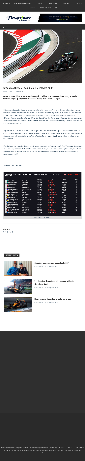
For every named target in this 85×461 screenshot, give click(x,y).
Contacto (78, 3)
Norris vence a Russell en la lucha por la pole (52, 299)
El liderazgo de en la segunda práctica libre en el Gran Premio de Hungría (34, 110)
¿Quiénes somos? (52, 3)
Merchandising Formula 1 (23, 3)
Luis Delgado (38, 266)
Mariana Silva (7, 92)
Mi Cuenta (6, 3)
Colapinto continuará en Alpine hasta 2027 (51, 263)
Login (56, 8)
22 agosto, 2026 (52, 302)
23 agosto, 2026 (52, 287)
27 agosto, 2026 (52, 266)
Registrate (66, 3)
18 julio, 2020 (20, 92)
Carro (39, 3)
